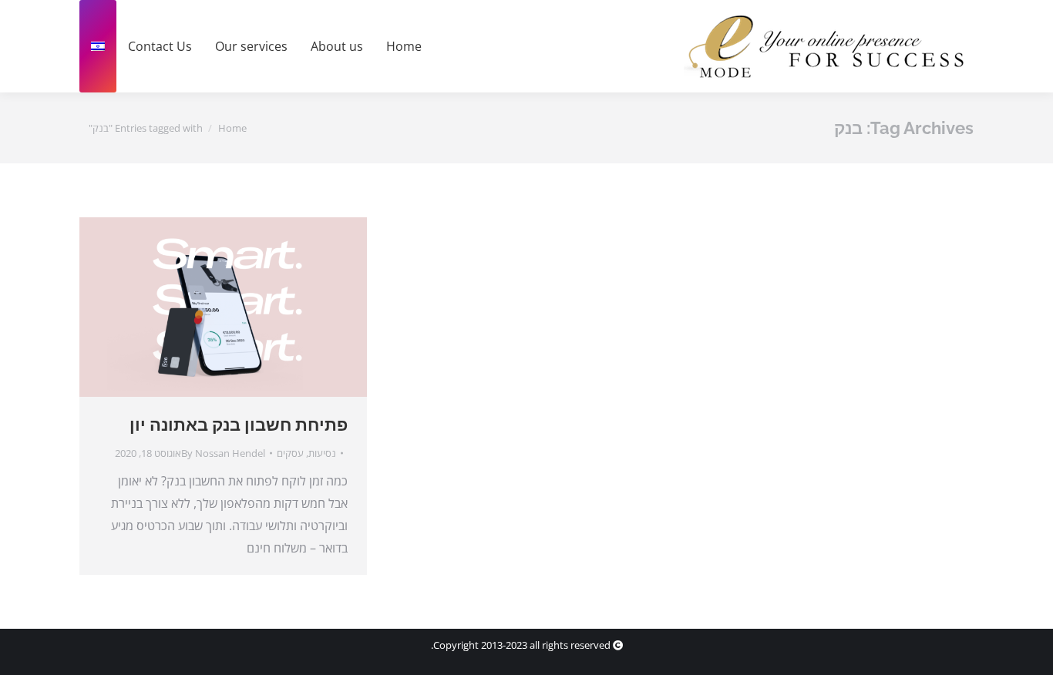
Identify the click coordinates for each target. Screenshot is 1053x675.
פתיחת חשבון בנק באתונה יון (239, 425)
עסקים (290, 453)
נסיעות (322, 453)
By (223, 453)
